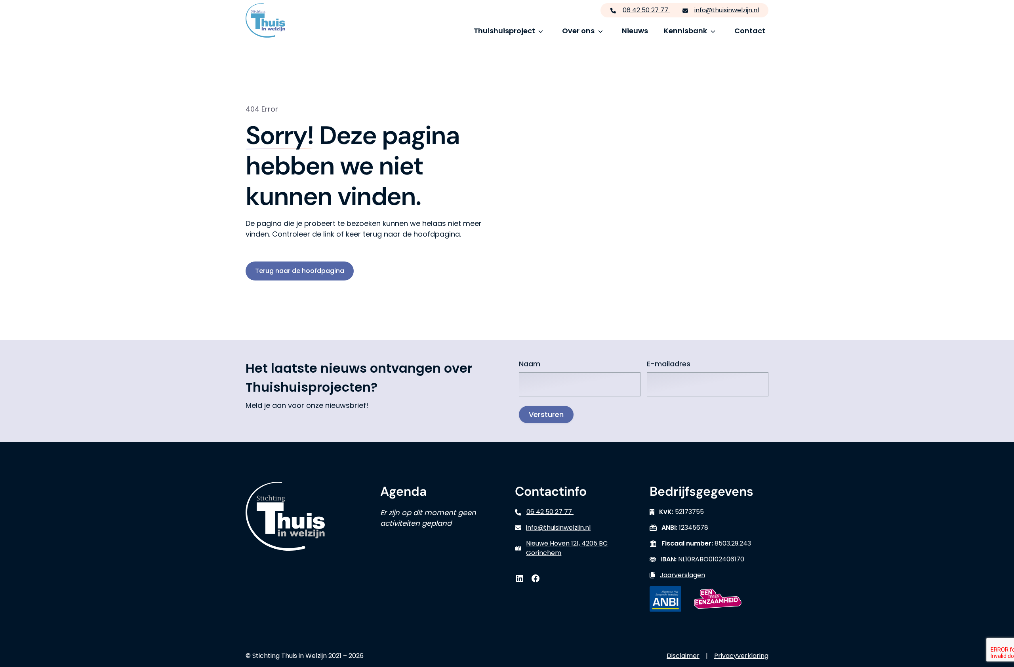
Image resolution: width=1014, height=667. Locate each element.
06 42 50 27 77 (646, 10)
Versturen (546, 414)
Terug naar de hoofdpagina (299, 270)
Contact (749, 31)
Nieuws (635, 31)
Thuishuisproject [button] (504, 31)
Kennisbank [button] (685, 31)
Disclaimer (683, 655)
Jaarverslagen (682, 575)
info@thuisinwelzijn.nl (726, 10)
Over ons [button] (578, 31)
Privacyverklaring (741, 655)
